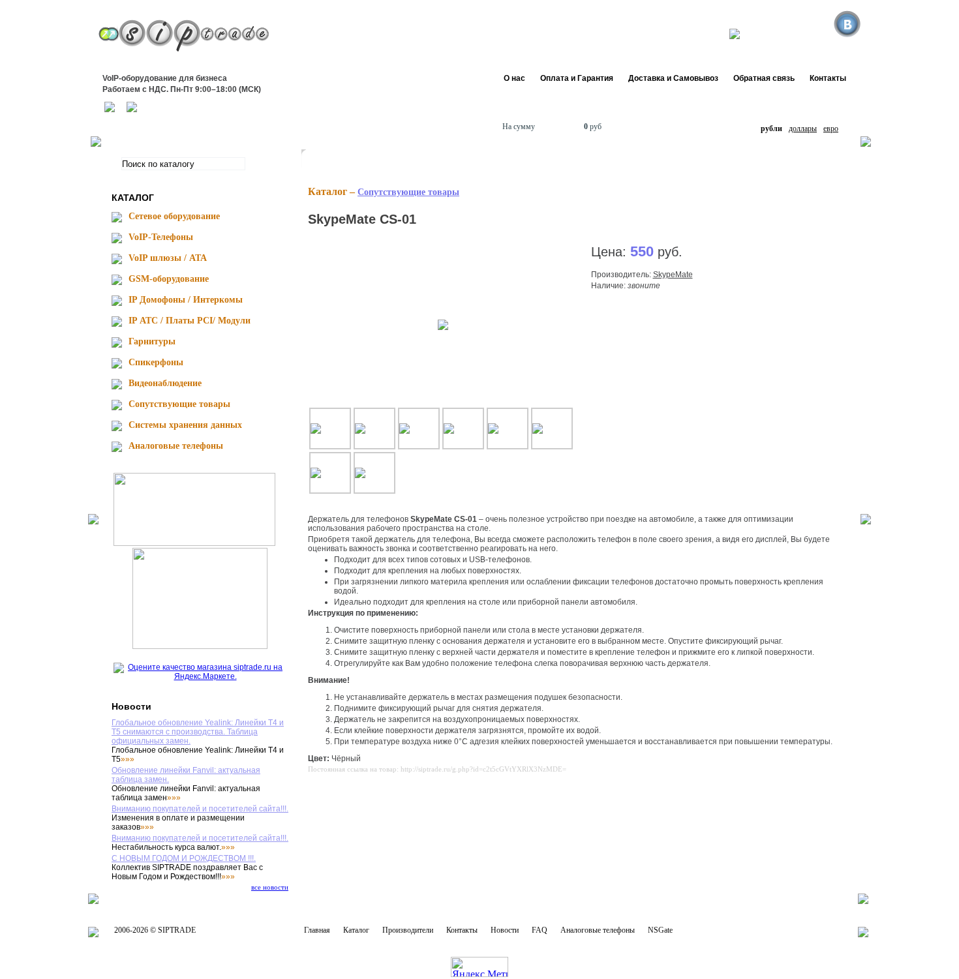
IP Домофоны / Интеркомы (186, 300)
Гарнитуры (152, 341)
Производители (407, 930)
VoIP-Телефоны (161, 237)
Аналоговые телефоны (176, 446)
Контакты (828, 78)
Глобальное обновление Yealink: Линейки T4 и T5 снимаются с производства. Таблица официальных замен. (198, 732)
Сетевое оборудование (174, 216)
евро (830, 128)
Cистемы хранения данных (185, 425)
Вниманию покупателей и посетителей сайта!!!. (200, 808)
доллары (803, 128)
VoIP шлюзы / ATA (168, 258)
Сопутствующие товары (179, 404)
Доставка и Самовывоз (673, 78)
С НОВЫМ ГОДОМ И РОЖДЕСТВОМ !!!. (184, 858)
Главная (317, 930)
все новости (269, 887)
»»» (127, 759)
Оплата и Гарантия (576, 78)
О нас (514, 78)
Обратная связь (764, 78)
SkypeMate (673, 274)
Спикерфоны (156, 362)
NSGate (660, 930)
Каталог (356, 930)
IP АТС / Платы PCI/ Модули (190, 320)
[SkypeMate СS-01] (443, 324)
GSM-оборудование (169, 279)
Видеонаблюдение (165, 383)
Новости (505, 930)
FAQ (539, 930)
